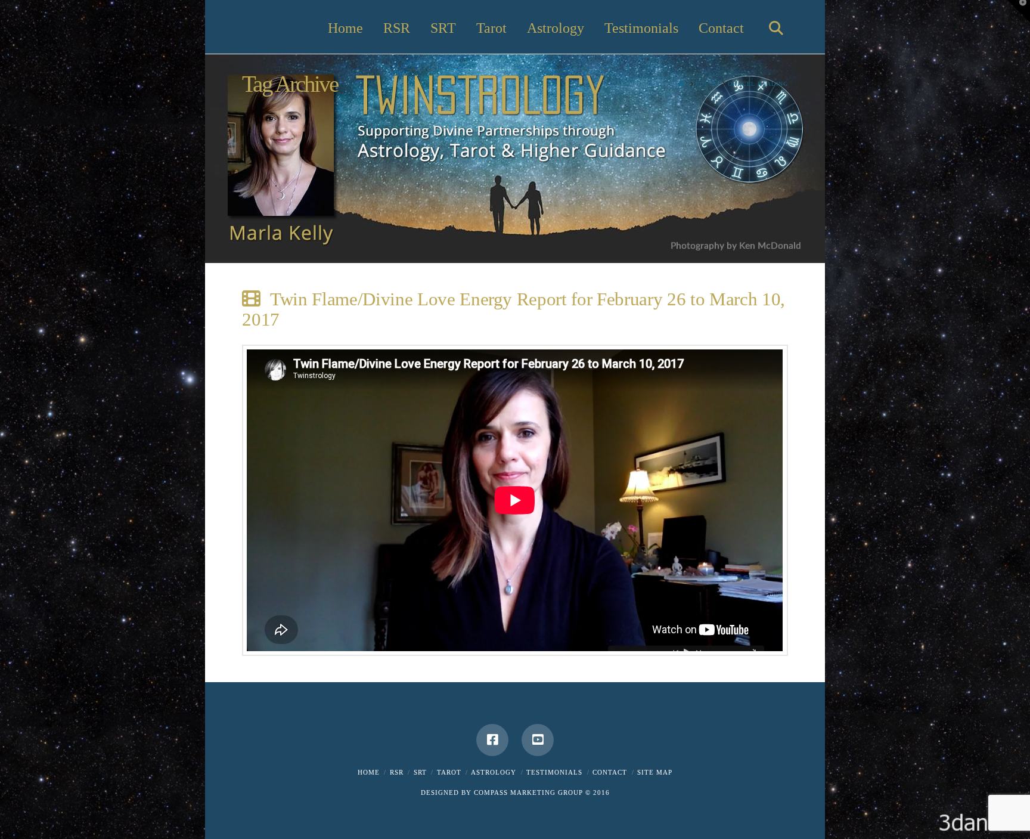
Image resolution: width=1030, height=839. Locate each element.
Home (369, 772)
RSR (397, 772)
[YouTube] (538, 740)
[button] (1018, 11)
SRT (420, 772)
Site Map (654, 772)
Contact (609, 772)
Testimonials (554, 772)
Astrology (493, 772)
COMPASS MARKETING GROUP (528, 792)
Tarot (449, 772)
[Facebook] (492, 740)
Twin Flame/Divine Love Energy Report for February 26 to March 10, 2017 (513, 309)
